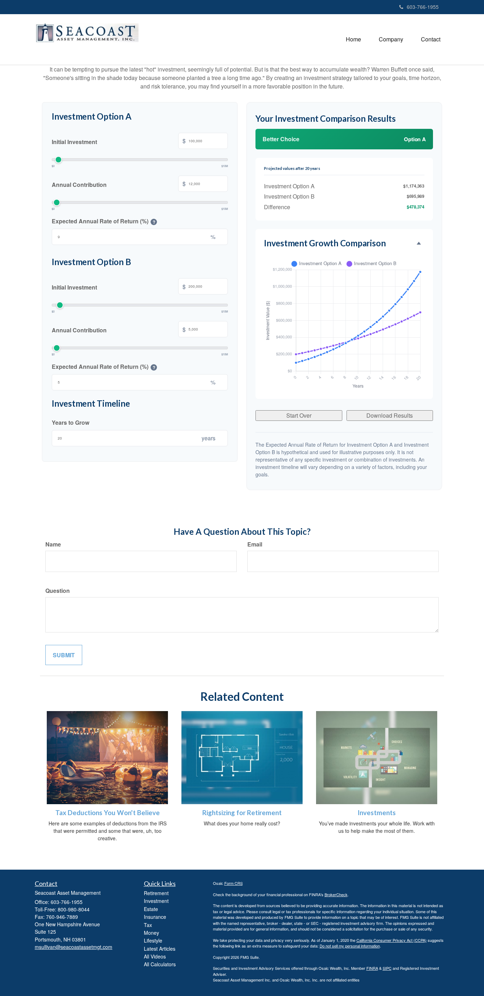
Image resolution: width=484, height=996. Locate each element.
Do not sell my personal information (350, 946)
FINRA (372, 968)
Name (53, 544)
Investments (377, 813)
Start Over (298, 415)
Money (151, 932)
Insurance (155, 916)
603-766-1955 (423, 6)
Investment (156, 900)
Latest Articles (159, 948)
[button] (391, 39)
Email (254, 544)
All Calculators (160, 964)
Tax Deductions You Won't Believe (107, 813)
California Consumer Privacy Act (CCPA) (391, 940)
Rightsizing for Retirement (242, 813)
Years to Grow (70, 422)
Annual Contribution (119, 183)
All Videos (155, 956)
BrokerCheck (336, 894)
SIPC (387, 968)
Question (57, 590)
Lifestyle (153, 940)
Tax (148, 924)
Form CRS (233, 883)
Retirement (156, 893)
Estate (151, 908)
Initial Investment (119, 141)
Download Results (389, 415)
